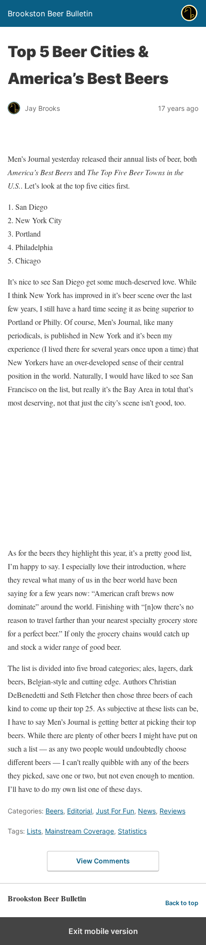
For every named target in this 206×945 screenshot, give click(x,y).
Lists (34, 831)
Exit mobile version (103, 931)
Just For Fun (115, 811)
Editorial (79, 811)
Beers (54, 811)
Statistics (132, 831)
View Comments (103, 861)
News (147, 811)
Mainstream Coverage (79, 831)
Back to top (181, 903)
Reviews (172, 811)
